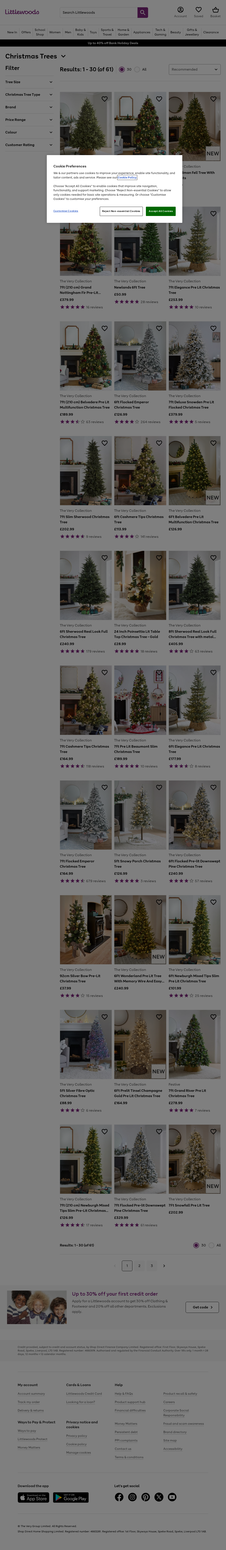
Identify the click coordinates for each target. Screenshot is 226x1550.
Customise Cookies (65, 211)
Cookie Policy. (127, 177)
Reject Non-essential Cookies (121, 211)
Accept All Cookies (161, 211)
